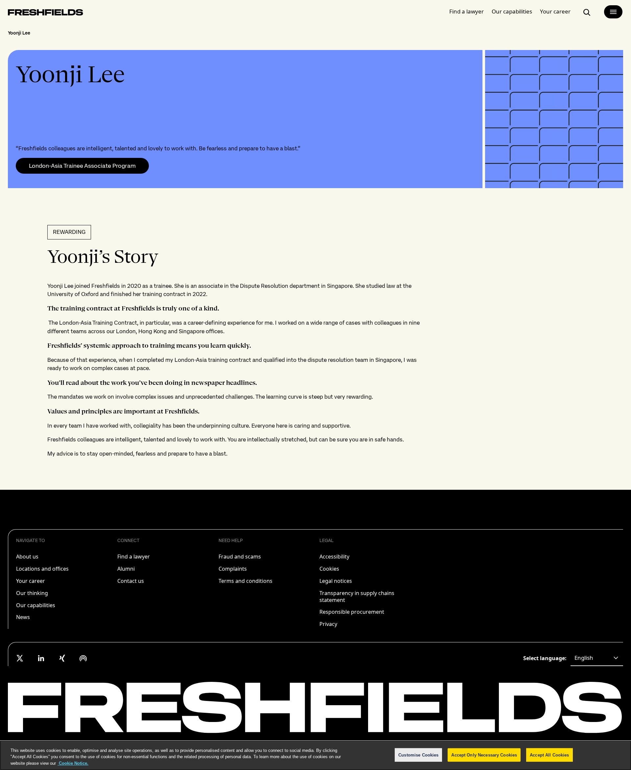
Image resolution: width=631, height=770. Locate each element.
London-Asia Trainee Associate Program (82, 166)
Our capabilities (512, 11)
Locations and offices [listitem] (42, 568)
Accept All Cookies (549, 754)
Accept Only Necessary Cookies (484, 754)
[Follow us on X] (20, 658)
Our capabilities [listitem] (35, 605)
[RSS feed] (83, 658)
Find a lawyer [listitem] (133, 556)
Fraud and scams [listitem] (240, 556)
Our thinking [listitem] (32, 593)
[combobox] (597, 658)
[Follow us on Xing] (62, 658)
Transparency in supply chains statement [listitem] (356, 596)
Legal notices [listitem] (335, 580)
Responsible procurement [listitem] (351, 611)
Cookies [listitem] (329, 568)
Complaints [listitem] (233, 568)
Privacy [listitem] (328, 624)
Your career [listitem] (30, 580)
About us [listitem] (27, 556)
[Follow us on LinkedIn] (41, 658)
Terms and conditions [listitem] (245, 580)
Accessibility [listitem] (334, 556)
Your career (555, 11)
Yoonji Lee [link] (19, 33)
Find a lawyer (466, 11)
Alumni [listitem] (126, 568)
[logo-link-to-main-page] (45, 13)
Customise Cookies (418, 754)
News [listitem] (23, 617)
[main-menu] (613, 12)
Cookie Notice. (73, 763)
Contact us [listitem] (130, 580)
